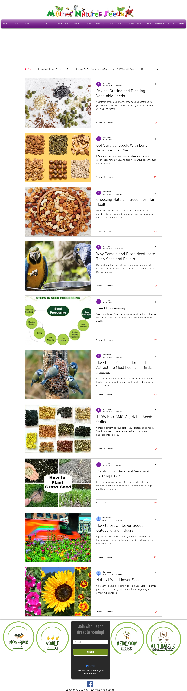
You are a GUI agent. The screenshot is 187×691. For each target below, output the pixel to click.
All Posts (28, 69)
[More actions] (156, 84)
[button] (158, 69)
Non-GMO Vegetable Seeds (123, 69)
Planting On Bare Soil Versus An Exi (91, 69)
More (143, 69)
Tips (68, 69)
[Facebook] (90, 684)
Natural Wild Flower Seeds (49, 69)
